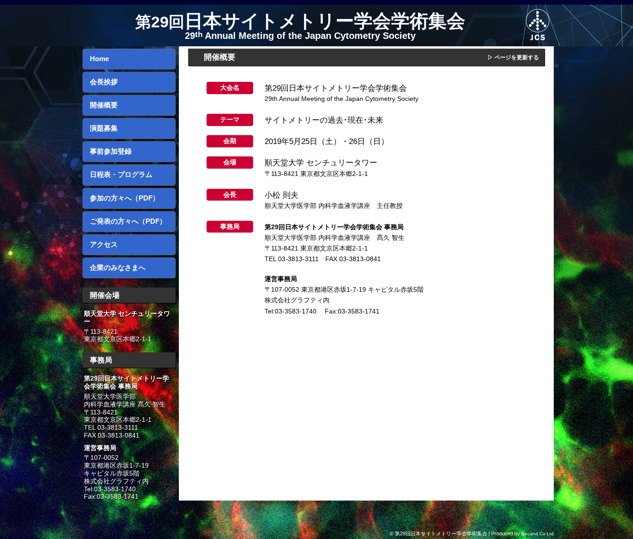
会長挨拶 (104, 82)
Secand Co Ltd (537, 533)
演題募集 (104, 128)
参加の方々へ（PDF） (124, 198)
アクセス (104, 244)
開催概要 (104, 105)
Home (99, 59)
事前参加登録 (111, 151)
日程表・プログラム (121, 174)
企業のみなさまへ (118, 267)
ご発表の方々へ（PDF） (128, 221)
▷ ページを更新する (513, 57)
